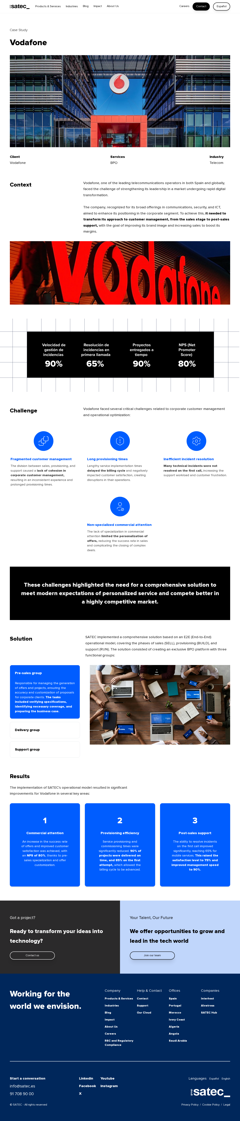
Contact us (32, 955)
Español (221, 6)
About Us (111, 1026)
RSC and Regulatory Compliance (119, 1043)
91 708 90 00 (22, 1093)
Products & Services (119, 998)
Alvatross (207, 1005)
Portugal (175, 1005)
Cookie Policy (211, 1104)
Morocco (175, 1012)
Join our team (152, 955)
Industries (112, 1005)
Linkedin (86, 1078)
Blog (108, 1012)
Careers (110, 1033)
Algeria (174, 1026)
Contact (201, 6)
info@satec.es (22, 1086)
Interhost (207, 998)
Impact (110, 1019)
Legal (226, 1104)
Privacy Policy (190, 1104)
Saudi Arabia (178, 1040)
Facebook (87, 1086)
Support (142, 1005)
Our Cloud (144, 1012)
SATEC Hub (209, 1012)
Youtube (107, 1078)
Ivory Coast (177, 1019)
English (226, 1078)
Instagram (109, 1086)
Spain (173, 998)
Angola (174, 1033)
